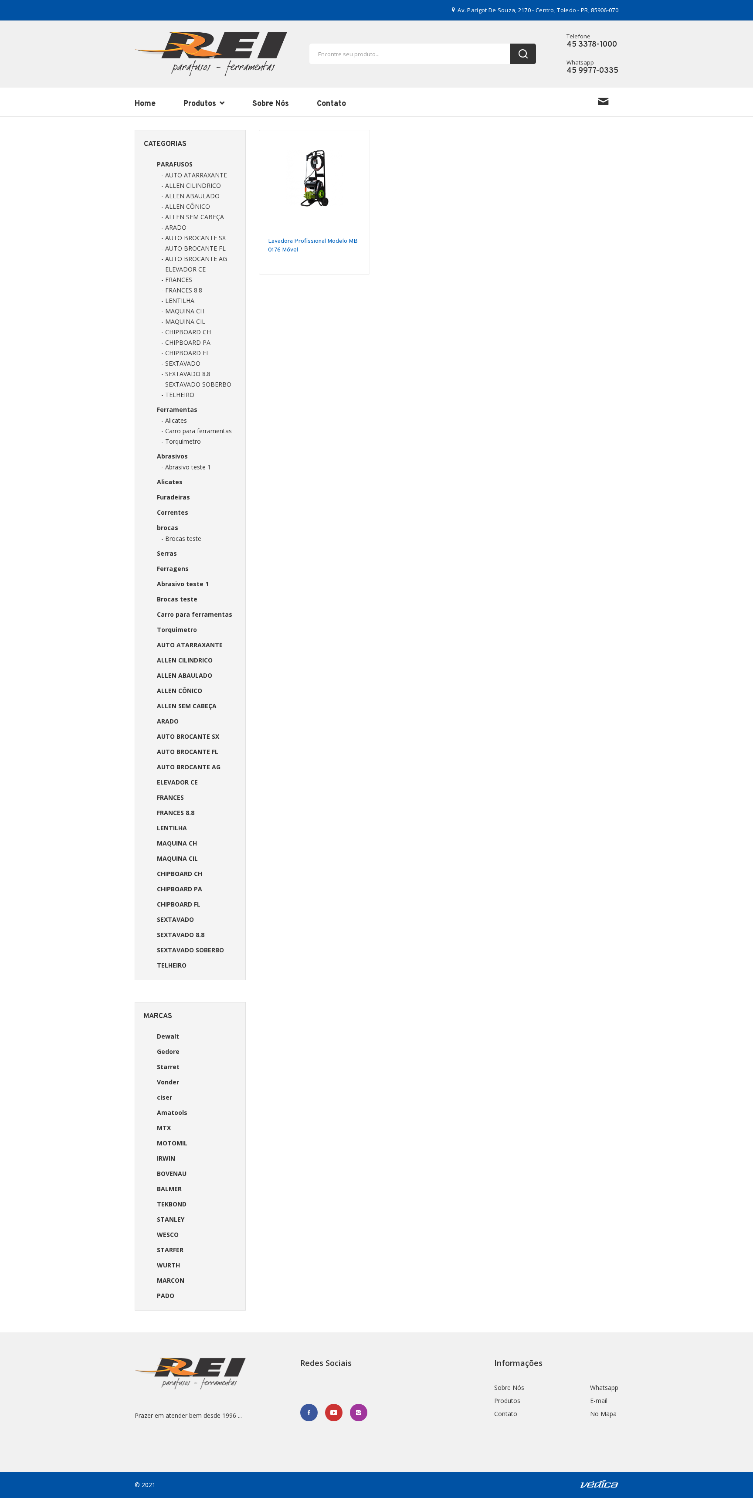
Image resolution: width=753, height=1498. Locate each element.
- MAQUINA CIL (183, 321)
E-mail (598, 1400)
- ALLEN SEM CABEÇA (192, 217)
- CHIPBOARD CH (186, 332)
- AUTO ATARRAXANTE (194, 175)
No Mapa (603, 1414)
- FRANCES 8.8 (181, 290)
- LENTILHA (177, 300)
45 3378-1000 (591, 45)
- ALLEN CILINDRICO (191, 185)
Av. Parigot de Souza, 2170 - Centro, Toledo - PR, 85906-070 (537, 10)
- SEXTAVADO (180, 363)
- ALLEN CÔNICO (185, 206)
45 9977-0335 (592, 71)
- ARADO (174, 227)
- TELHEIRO (177, 395)
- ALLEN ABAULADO (190, 196)
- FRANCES (176, 279)
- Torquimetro (181, 441)
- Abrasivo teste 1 (186, 467)
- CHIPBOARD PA (185, 342)
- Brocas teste (181, 538)
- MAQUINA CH (182, 311)
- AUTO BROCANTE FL (193, 248)
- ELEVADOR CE (183, 269)
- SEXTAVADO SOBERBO (196, 384)
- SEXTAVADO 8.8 (185, 374)
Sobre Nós (270, 104)
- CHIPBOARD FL (185, 353)
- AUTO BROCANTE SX (193, 238)
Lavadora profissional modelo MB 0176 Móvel (313, 246)
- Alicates (174, 420)
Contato (331, 104)
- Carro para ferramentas (196, 431)
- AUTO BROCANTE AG (194, 259)
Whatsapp (604, 1387)
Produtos (200, 104)
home (145, 104)
